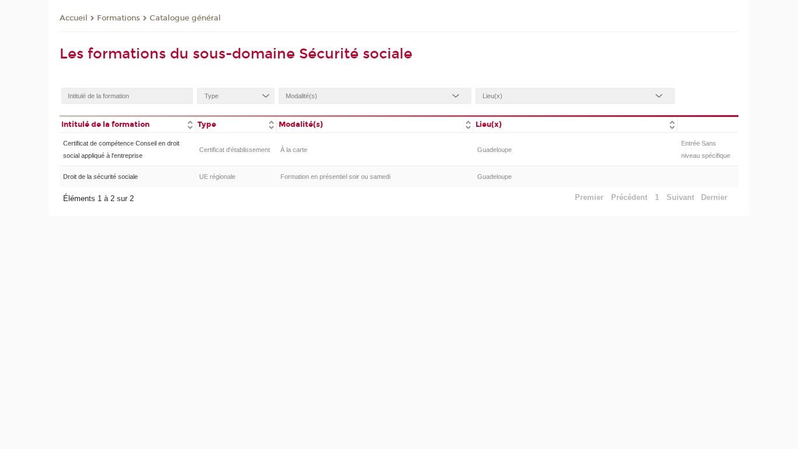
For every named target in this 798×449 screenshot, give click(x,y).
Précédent (629, 197)
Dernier (714, 197)
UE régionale (217, 176)
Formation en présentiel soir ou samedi (335, 176)
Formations (118, 18)
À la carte (293, 149)
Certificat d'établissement (234, 149)
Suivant (680, 197)
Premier (589, 197)
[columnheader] (127, 123)
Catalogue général (185, 18)
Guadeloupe (494, 149)
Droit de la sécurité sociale (100, 176)
